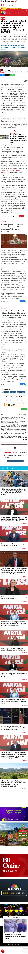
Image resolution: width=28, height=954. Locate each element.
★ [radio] (7, 400)
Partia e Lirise (13, 392)
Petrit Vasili (4, 104)
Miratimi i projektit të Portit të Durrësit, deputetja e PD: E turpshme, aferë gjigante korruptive (13, 47)
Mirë (9, 461)
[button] (3, 951)
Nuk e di (20, 461)
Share (3, 74)
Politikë (3, 18)
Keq (14, 461)
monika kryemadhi (21, 392)
